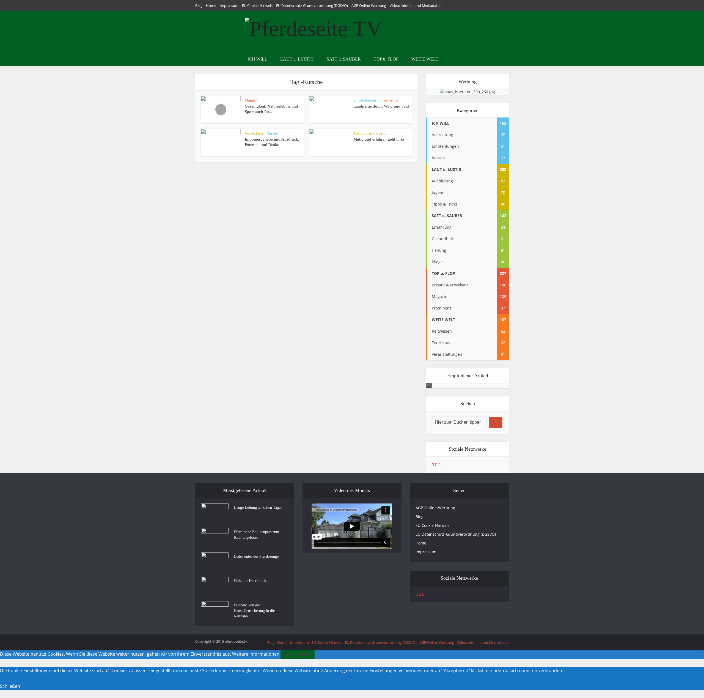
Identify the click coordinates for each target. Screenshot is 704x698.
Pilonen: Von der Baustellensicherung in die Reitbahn (254, 610)
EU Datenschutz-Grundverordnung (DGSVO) (312, 5)
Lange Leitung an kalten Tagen (258, 507)
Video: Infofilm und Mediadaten (416, 5)
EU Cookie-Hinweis (257, 5)
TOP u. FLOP (386, 59)
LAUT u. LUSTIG (297, 59)
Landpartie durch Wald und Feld (381, 106)
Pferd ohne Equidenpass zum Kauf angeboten (256, 535)
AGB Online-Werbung (368, 5)
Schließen (10, 686)
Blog (198, 5)
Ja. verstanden (297, 654)
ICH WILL (257, 59)
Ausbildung (254, 133)
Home (211, 5)
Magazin (251, 100)
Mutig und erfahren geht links (379, 139)
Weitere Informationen (255, 654)
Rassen (272, 133)
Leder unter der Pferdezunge (256, 556)
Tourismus (389, 100)
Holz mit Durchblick (250, 581)
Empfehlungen (365, 100)
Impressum (229, 5)
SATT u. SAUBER (344, 59)
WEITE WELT (424, 59)
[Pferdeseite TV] (313, 27)
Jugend (381, 133)
